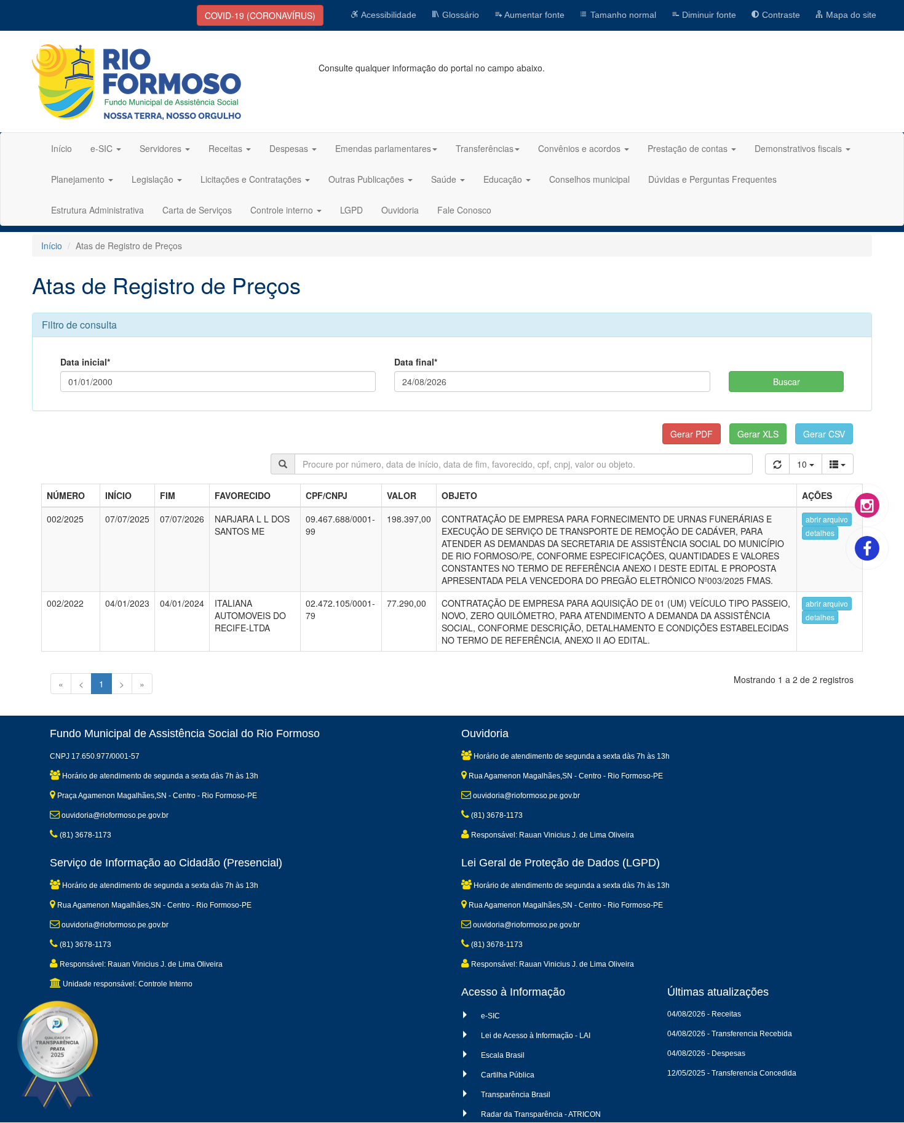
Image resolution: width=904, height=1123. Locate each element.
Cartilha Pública (507, 1075)
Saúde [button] (445, 179)
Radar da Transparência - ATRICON (541, 1114)
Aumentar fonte (533, 15)
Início (61, 148)
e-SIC (490, 1016)
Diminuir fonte (708, 15)
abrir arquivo (827, 519)
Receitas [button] (226, 148)
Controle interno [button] (282, 210)
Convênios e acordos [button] (580, 148)
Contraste (779, 15)
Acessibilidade (387, 15)
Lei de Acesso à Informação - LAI (535, 1035)
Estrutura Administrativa (97, 210)
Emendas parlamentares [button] (383, 148)
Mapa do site (849, 15)
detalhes (820, 532)
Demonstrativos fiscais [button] (799, 148)
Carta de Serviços (197, 210)
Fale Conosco (464, 210)
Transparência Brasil (515, 1094)
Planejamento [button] (79, 179)
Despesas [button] (290, 148)
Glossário (459, 15)
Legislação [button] (154, 179)
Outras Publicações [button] (367, 179)
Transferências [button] (484, 148)
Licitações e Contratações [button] (252, 179)
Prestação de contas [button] (689, 148)
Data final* (415, 362)
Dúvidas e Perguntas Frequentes (712, 179)
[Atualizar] (777, 464)
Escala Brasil (503, 1055)
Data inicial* (85, 362)
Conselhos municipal (589, 179)
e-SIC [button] (102, 148)
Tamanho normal (622, 15)
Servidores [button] (162, 148)
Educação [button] (504, 179)
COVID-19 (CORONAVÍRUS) (260, 15)
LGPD (351, 210)
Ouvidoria (400, 210)
